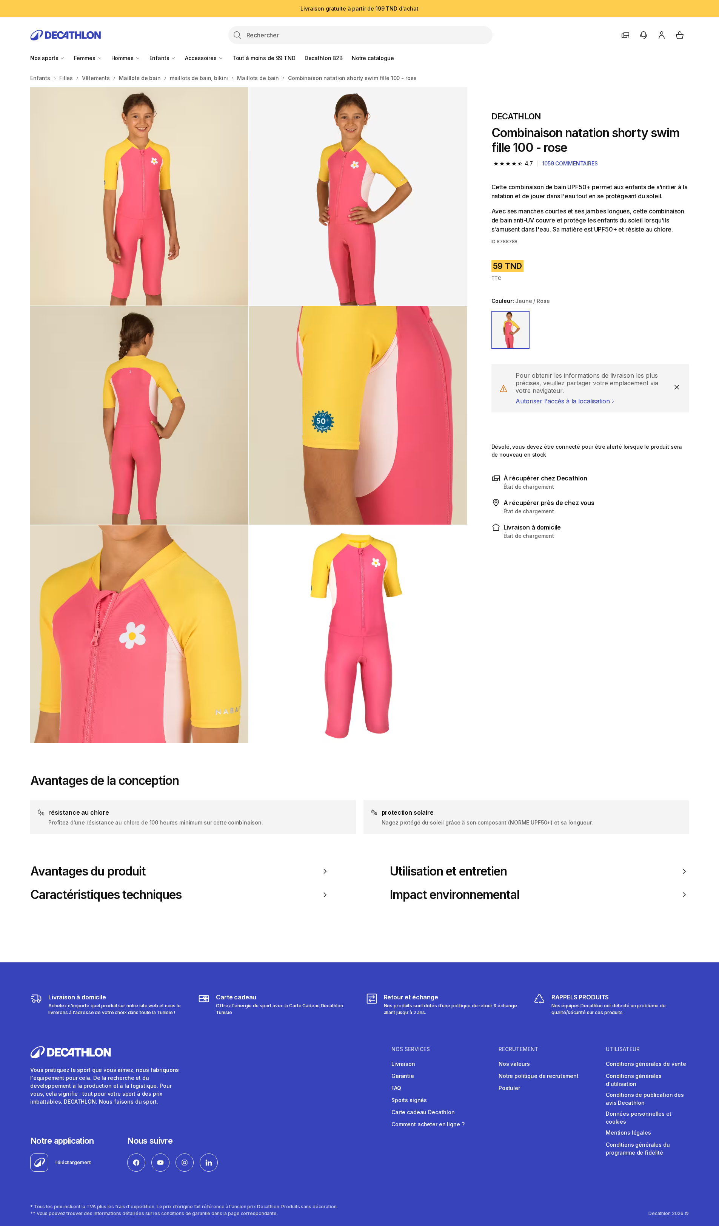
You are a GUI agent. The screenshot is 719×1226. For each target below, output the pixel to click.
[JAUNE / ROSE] (510, 330)
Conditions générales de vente (646, 1064)
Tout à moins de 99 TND (264, 58)
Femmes (85, 58)
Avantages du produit (88, 871)
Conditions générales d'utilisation (634, 1080)
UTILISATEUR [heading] (623, 1049)
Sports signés (409, 1100)
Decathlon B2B (324, 58)
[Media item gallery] (248, 415)
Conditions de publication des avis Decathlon (645, 1099)
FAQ (396, 1088)
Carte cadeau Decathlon (423, 1112)
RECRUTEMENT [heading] (519, 1049)
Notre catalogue (373, 58)
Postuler (509, 1088)
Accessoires (201, 58)
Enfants (160, 58)
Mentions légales (628, 1132)
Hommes (123, 58)
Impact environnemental (455, 895)
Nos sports (45, 58)
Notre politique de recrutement (539, 1076)
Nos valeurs (514, 1064)
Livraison (403, 1064)
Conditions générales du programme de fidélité (638, 1148)
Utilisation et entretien (448, 871)
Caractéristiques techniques (106, 895)
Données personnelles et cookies (638, 1117)
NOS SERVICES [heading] (410, 1049)
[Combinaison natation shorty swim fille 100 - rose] (139, 196)
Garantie (402, 1076)
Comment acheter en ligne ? (427, 1124)
